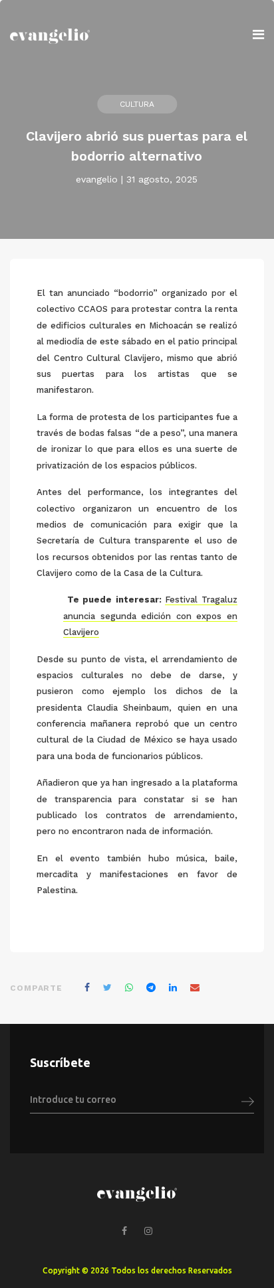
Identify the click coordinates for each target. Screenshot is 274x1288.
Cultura (137, 104)
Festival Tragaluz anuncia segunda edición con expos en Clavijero (150, 616)
